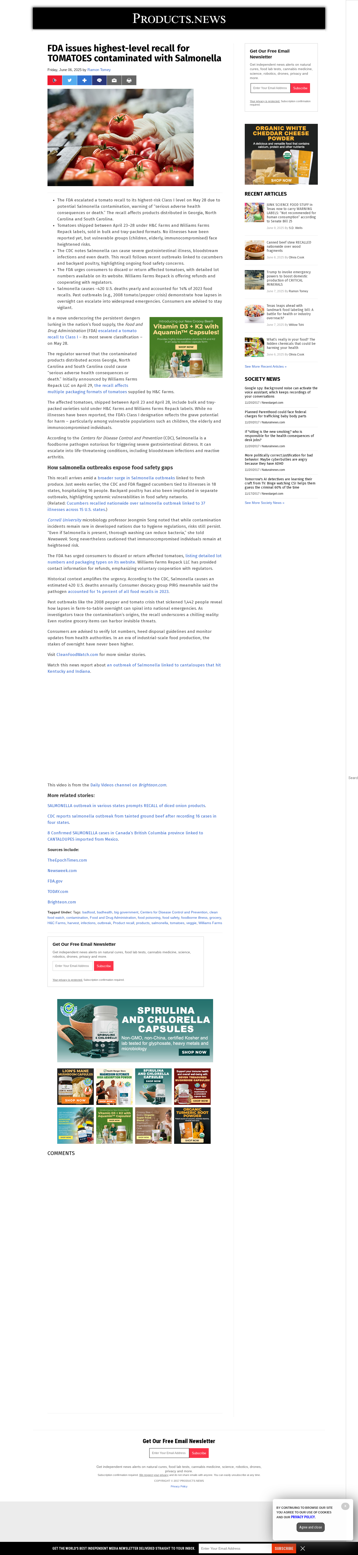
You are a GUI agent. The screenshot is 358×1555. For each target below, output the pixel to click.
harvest (73, 923)
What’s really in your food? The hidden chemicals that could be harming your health (291, 343)
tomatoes (177, 923)
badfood (88, 912)
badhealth (104, 912)
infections (88, 923)
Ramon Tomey (99, 70)
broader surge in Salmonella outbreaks (136, 478)
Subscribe (284, 1548)
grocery (215, 917)
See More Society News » (264, 503)
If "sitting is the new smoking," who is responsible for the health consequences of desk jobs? (279, 436)
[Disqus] (135, 1221)
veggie (191, 923)
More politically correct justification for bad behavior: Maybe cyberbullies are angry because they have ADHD (279, 459)
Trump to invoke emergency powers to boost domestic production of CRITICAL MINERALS (289, 278)
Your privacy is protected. (68, 979)
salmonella (159, 923)
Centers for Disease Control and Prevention (173, 912)
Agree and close (310, 1527)
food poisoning (149, 917)
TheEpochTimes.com (67, 860)
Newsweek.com (62, 870)
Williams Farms (210, 923)
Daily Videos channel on (128, 785)
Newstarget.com (272, 402)
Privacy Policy (179, 1486)
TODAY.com (57, 891)
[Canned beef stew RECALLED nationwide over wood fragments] (254, 250)
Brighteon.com (61, 902)
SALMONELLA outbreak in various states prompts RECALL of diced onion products (126, 805)
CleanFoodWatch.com (77, 654)
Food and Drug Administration (113, 917)
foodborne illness (194, 917)
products (143, 923)
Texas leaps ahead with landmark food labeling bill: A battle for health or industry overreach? (290, 312)
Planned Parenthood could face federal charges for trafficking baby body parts (275, 414)
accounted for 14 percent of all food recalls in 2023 (118, 591)
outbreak (104, 923)
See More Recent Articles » (266, 366)
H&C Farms (56, 923)
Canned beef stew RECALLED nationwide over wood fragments (289, 246)
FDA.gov (54, 881)
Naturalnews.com (273, 422)
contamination (77, 917)
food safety (170, 917)
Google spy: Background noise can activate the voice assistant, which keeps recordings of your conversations (281, 392)
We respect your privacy (154, 1474)
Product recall (123, 923)
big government (126, 912)
